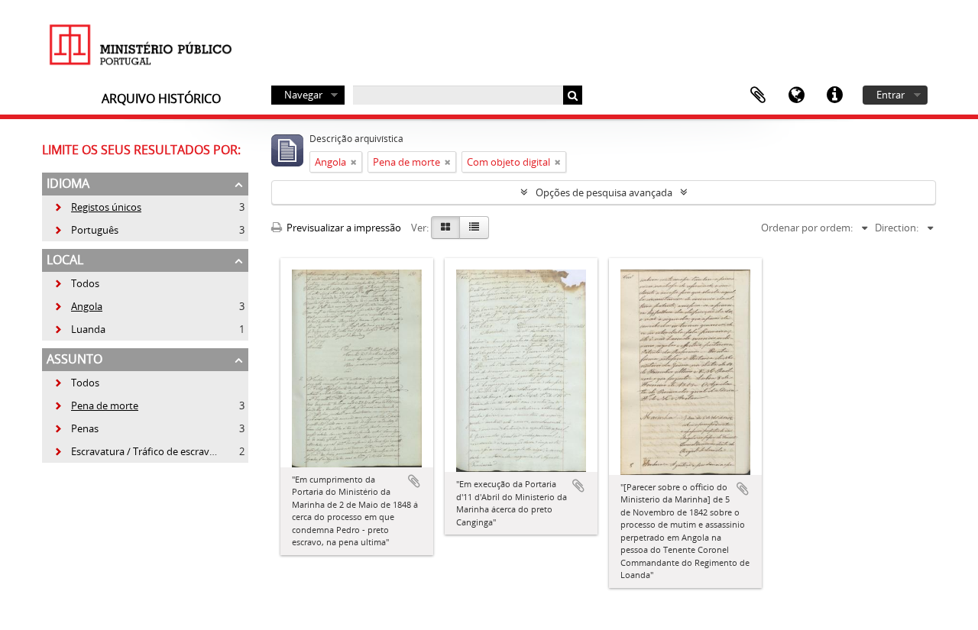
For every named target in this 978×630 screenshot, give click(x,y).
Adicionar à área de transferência (414, 481)
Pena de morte (95, 405)
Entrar (890, 95)
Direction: (896, 227)
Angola (77, 306)
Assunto (74, 359)
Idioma (796, 95)
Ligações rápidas (834, 95)
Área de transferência (758, 95)
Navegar (303, 95)
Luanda (79, 329)
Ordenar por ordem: (807, 227)
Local (65, 259)
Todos (85, 283)
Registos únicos (97, 207)
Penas (76, 428)
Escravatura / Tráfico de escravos (136, 451)
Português (85, 230)
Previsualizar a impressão (342, 227)
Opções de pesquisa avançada (604, 192)
